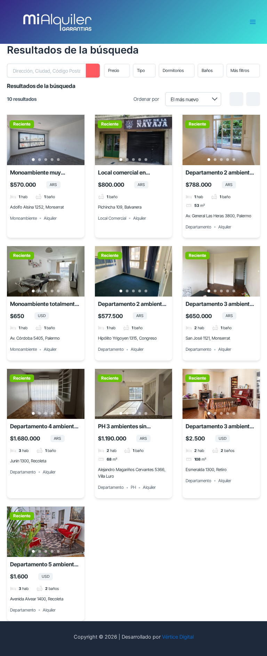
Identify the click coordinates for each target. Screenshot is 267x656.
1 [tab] (33, 159)
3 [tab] (45, 159)
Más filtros (239, 70)
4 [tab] (51, 159)
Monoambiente (23, 218)
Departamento (198, 226)
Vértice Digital (178, 637)
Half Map (253, 99)
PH (133, 487)
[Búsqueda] (93, 71)
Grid (236, 99)
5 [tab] (58, 159)
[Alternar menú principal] (252, 22)
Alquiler (50, 218)
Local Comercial (112, 218)
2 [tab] (39, 159)
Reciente (22, 124)
